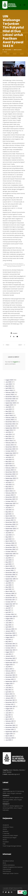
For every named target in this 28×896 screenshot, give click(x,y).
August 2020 (9, 531)
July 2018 (8, 583)
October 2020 (9, 526)
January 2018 (9, 595)
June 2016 (8, 623)
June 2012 (8, 688)
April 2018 (8, 589)
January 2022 (9, 495)
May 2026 (8, 386)
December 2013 (10, 658)
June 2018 (8, 585)
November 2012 (10, 677)
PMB (4, 844)
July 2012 (8, 685)
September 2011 (10, 706)
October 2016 (9, 614)
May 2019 (8, 562)
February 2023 (9, 468)
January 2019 (9, 570)
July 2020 (8, 533)
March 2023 (9, 466)
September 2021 (10, 503)
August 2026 (9, 380)
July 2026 (8, 382)
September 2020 (10, 528)
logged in (15, 362)
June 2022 (8, 484)
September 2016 (10, 616)
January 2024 (9, 445)
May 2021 (8, 512)
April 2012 (8, 692)
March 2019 (8, 566)
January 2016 (9, 631)
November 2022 (10, 474)
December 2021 (10, 497)
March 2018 (8, 591)
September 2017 (10, 604)
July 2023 (8, 457)
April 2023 (8, 464)
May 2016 (8, 625)
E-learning (6, 833)
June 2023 (8, 459)
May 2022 (8, 487)
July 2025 (8, 407)
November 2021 (10, 499)
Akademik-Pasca (8, 827)
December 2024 (10, 422)
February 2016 (9, 629)
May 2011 (8, 715)
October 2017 (9, 602)
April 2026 (8, 388)
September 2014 (10, 650)
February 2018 (9, 593)
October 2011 (9, 704)
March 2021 (8, 516)
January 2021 (9, 520)
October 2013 (9, 660)
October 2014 (9, 648)
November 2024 (10, 424)
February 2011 (9, 721)
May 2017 (8, 610)
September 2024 (10, 428)
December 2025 (10, 397)
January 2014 (9, 656)
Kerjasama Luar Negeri (9, 837)
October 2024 (9, 426)
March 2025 (9, 415)
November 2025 (10, 399)
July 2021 (8, 507)
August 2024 (9, 430)
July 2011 (7, 711)
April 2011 (8, 717)
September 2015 (10, 635)
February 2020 (9, 543)
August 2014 (9, 652)
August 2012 (9, 683)
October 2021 (9, 501)
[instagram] (11, 892)
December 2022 (10, 472)
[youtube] (8, 892)
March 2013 (8, 669)
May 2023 (8, 461)
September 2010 (10, 732)
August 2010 (9, 734)
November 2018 (10, 574)
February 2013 (9, 671)
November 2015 (10, 633)
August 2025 (9, 405)
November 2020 (10, 524)
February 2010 (9, 738)
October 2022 (9, 476)
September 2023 (10, 453)
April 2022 (8, 489)
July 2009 (8, 740)
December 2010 (10, 725)
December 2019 (10, 547)
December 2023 (10, 447)
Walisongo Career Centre (10, 873)
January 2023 (9, 470)
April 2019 (8, 564)
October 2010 (9, 729)
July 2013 (8, 667)
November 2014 (10, 646)
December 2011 (10, 700)
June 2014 (8, 654)
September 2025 (10, 403)
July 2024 (8, 432)
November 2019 (10, 549)
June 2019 (8, 560)
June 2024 (8, 434)
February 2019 (9, 568)
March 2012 (8, 694)
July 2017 (8, 608)
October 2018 (9, 577)
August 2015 (9, 637)
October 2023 (9, 451)
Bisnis (4, 863)
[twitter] (6, 892)
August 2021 (9, 505)
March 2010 (8, 736)
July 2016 (8, 621)
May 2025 (8, 411)
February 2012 (9, 696)
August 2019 (9, 556)
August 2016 (9, 618)
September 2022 (10, 478)
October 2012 (9, 679)
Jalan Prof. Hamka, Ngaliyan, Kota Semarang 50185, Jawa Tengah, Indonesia (13, 800)
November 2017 (10, 600)
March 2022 (9, 491)
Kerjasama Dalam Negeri (10, 835)
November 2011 (10, 702)
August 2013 (9, 665)
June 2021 (8, 510)
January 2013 (9, 673)
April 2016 (8, 627)
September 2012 (10, 681)
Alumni (5, 829)
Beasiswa (5, 831)
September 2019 (10, 554)
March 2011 (8, 719)
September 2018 (10, 579)
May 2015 (8, 641)
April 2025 (8, 413)
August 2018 (9, 581)
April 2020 (8, 539)
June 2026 (8, 384)
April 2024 (8, 438)
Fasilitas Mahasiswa (9, 865)
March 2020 (9, 541)
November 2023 (10, 449)
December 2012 (10, 675)
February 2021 (9, 518)
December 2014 (10, 644)
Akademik (6, 825)
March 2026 (9, 390)
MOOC (5, 840)
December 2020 (10, 522)
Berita (16, 49)
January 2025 (9, 420)
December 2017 (10, 598)
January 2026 (9, 394)
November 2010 (10, 727)
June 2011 (8, 713)
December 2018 (10, 572)
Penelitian (6, 842)
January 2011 (9, 723)
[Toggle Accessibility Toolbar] (25, 893)
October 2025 (9, 401)
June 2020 (8, 535)
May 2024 (8, 436)
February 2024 (9, 443)
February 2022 (9, 493)
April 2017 (8, 612)
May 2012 (8, 690)
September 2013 (10, 662)
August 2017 (9, 606)
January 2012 (9, 698)
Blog (20, 49)
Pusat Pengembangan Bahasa (12, 846)
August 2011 (8, 708)
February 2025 (9, 417)
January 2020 (9, 545)
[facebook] (3, 892)
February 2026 (9, 392)
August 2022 (9, 480)
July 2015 (8, 639)
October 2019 (9, 551)
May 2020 (8, 537)
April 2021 (8, 514)
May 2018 (8, 587)
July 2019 (8, 558)
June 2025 (8, 409)
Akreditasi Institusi (8, 861)
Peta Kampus (7, 871)
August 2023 (9, 455)
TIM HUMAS (8, 49)
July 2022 (8, 482)
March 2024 (9, 440)
